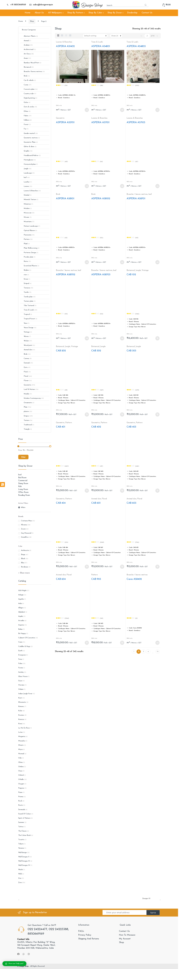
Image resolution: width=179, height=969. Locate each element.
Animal (27, 41)
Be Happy (22, 633)
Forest (27, 124)
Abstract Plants (31, 36)
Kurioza (21, 719)
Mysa (20, 749)
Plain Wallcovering (31, 248)
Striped (27, 283)
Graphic (28, 151)
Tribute (21, 844)
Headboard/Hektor (32, 155)
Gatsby (21, 672)
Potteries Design (31, 253)
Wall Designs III (24, 861)
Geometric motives (32, 138)
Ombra (21, 767)
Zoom (23, 529)
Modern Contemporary (34, 398)
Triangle (28, 429)
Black (23, 559)
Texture (28, 420)
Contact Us (147, 13)
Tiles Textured (30, 305)
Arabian (28, 45)
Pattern (68, 423)
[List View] (66, 35)
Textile (27, 292)
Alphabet (21, 612)
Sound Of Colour (24, 814)
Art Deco (29, 54)
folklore (28, 120)
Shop (32, 21)
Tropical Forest (30, 319)
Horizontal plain (31, 164)
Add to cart (157, 338)
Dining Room (23, 483)
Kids (20, 486)
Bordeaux (24, 567)
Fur (26, 129)
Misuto (21, 745)
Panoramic (29, 235)
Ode (20, 758)
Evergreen (22, 655)
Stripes (28, 416)
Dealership (132, 13)
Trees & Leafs (97, 42)
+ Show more (24, 573)
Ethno (27, 111)
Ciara (20, 642)
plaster (28, 411)
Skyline (27, 270)
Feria (20, 659)
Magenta (21, 736)
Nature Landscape (32, 226)
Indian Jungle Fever (25, 694)
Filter (23, 457)
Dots (27, 367)
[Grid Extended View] (58, 35)
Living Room (23, 489)
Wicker (28, 341)
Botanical (131, 270)
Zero (20, 882)
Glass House (22, 676)
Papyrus (21, 788)
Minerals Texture (31, 199)
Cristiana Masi (26, 521)
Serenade (21, 810)
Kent (20, 698)
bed (19, 475)
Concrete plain (31, 89)
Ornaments (29, 403)
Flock (27, 372)
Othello (21, 779)
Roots (20, 805)
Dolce (27, 102)
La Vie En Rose (24, 728)
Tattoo (21, 827)
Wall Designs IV (24, 865)
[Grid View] (62, 35)
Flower (28, 381)
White (23, 507)
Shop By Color (95, 13)
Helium (20, 689)
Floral (104, 499)
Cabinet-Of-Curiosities (26, 638)
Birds (27, 354)
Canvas (28, 358)
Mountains (29, 222)
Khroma (24, 525)
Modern (28, 208)
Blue (22, 563)
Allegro (21, 608)
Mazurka (21, 741)
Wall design (22, 852)
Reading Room (24, 495)
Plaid (27, 244)
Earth (20, 651)
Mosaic (28, 217)
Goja (20, 681)
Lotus (20, 732)
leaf (150, 194)
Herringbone (30, 160)
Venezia (21, 848)
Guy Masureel (26, 533)
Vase (26, 323)
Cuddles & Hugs (24, 646)
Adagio (21, 595)
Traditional (29, 425)
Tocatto (21, 840)
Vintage (145, 270)
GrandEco (24, 537)
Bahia (20, 629)
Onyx (20, 771)
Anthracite (25, 550)
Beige (23, 555)
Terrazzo (28, 288)
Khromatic (22, 702)
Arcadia (21, 621)
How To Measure (127, 935)
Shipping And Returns (88, 939)
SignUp (153, 912)
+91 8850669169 (18, 5)
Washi (20, 870)
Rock (20, 801)
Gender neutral (31, 133)
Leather (28, 182)
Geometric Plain (31, 142)
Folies (20, 663)
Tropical (28, 314)
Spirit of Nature (24, 818)
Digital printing (30, 98)
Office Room (23, 492)
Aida (20, 603)
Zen (19, 878)
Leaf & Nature (31, 389)
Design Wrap (24, 966)
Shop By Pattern (75, 13)
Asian (27, 58)
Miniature (28, 204)
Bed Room (22, 478)
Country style (30, 94)
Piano (20, 792)
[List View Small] (70, 35)
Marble (28, 394)
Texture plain (30, 301)
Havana (21, 685)
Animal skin (96, 499)
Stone (27, 279)
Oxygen (21, 784)
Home (27, 13)
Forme (20, 668)
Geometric (60, 118)
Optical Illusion (30, 230)
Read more (87, 110)
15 (157, 652)
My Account (125, 939)
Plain (27, 407)
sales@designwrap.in (43, 5)
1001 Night (22, 591)
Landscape (29, 173)
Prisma (20, 797)
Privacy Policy (84, 935)
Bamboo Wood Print (32, 63)
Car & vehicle (30, 80)
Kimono (21, 706)
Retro (27, 261)
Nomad (21, 754)
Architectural (30, 49)
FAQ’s (81, 931)
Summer (21, 822)
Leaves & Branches (64, 42)
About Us (39, 13)
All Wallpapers (55, 13)
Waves (27, 336)
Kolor (20, 711)
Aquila (20, 616)
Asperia (21, 625)
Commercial (22, 481)
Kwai (20, 724)
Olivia (20, 762)
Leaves (28, 186)
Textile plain (29, 297)
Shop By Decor (114, 13)
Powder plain (29, 257)
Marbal (28, 195)
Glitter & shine (30, 147)
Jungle (138, 270)
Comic (27, 85)
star (26, 275)
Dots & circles (30, 107)
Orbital (21, 775)
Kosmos (21, 715)
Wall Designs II (23, 857)
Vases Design (30, 328)
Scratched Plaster (31, 266)
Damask (28, 363)
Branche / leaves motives (137, 194)
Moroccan (29, 213)
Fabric (27, 116)
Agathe (21, 599)
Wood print (29, 345)
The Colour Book (24, 835)
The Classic (22, 831)
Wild (20, 874)
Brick (58, 194)
